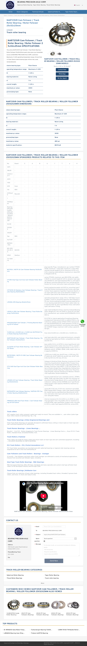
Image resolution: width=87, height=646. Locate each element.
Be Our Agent (62, 78)
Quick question (37, 540)
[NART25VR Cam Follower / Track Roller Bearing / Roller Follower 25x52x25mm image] (62, 34)
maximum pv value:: (13, 88)
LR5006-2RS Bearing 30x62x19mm (19, 302)
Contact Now (62, 70)
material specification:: (14, 145)
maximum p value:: (12, 141)
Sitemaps (26, 643)
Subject (37, 535)
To (36, 530)
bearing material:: (13, 77)
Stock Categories (22, 12)
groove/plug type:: (13, 92)
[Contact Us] (82, 323)
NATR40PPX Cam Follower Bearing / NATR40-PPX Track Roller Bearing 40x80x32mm (25, 392)
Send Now (54, 561)
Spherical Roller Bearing (55, 12)
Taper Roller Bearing (72, 12)
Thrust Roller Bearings (44, 17)
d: (7, 80)
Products (10, 15)
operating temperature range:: (17, 69)
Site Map (20, 643)
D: (7, 73)
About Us (6, 643)
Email (37, 527)
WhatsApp (62, 74)
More (42, 583)
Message (38, 544)
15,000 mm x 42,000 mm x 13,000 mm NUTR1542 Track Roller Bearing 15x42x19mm (24, 333)
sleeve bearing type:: (14, 65)
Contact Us (13, 643)
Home (10, 12)
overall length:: (12, 84)
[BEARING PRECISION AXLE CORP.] (10, 4)
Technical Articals (38, 12)
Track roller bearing (19, 15)
